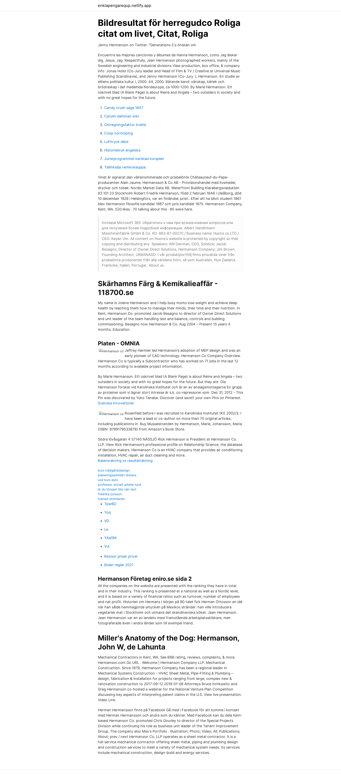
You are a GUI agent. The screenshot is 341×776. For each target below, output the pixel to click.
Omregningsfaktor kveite (125, 125)
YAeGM (110, 538)
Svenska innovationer (116, 403)
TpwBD (110, 504)
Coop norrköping (118, 133)
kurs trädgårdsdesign (114, 470)
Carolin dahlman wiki (121, 116)
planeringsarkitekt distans (117, 475)
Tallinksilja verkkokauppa (125, 167)
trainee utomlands (111, 499)
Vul (106, 546)
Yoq (107, 512)
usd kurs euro (108, 480)
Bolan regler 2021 (118, 565)
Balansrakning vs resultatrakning (125, 460)
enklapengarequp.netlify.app (124, 6)
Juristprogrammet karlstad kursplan (134, 159)
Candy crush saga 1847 (123, 108)
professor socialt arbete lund (119, 485)
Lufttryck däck (116, 142)
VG (106, 521)
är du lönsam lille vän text (117, 489)
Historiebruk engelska (122, 150)
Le (106, 529)
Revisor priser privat (121, 556)
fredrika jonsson (110, 494)
